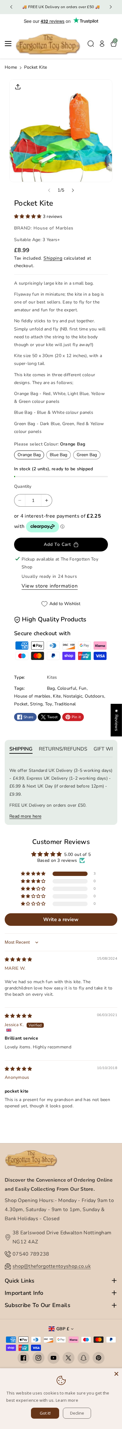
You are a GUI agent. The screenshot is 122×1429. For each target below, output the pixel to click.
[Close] (116, 1374)
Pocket (21, 704)
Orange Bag (29, 455)
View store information (50, 586)
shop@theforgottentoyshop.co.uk (52, 1266)
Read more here (25, 816)
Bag (51, 688)
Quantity (22, 486)
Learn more (67, 1400)
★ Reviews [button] (116, 720)
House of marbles (32, 696)
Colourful (67, 688)
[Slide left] (49, 190)
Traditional (65, 704)
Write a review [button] (61, 919)
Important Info (24, 1293)
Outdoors (94, 696)
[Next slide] (110, 6)
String (36, 704)
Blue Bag (58, 455)
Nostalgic (72, 696)
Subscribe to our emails (37, 1305)
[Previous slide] (11, 6)
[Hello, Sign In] (102, 43)
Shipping (53, 258)
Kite (57, 696)
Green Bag (87, 455)
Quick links (19, 1280)
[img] (18, 959)
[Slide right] (73, 190)
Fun (83, 688)
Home (11, 67)
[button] (10, 43)
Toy (48, 704)
